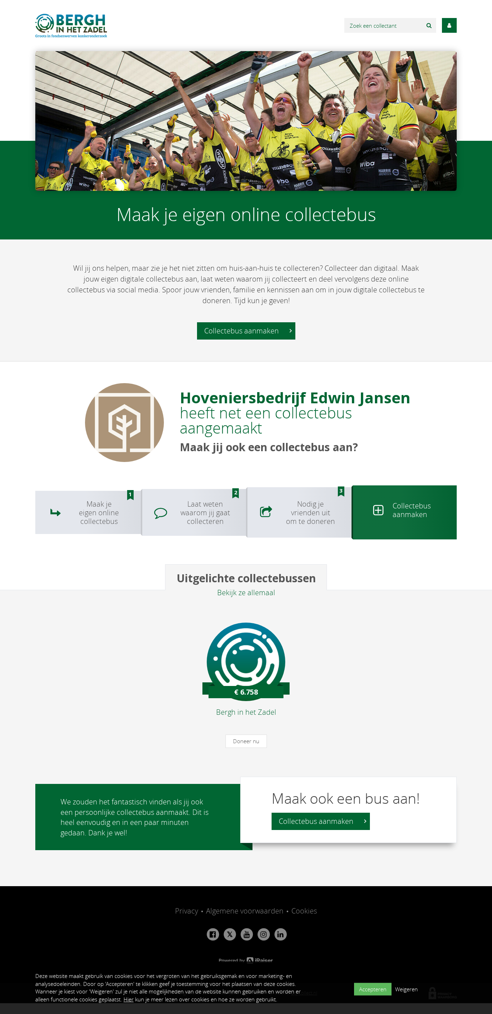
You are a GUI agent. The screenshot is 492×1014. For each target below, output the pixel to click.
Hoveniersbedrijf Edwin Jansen (295, 397)
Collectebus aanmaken (242, 331)
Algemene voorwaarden (244, 911)
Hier (129, 999)
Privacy (186, 911)
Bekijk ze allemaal (246, 592)
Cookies (304, 911)
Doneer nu (246, 741)
